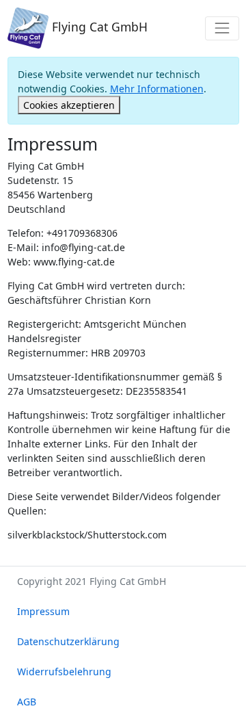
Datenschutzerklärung (68, 641)
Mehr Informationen (157, 88)
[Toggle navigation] (221, 28)
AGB (26, 701)
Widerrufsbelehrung (64, 671)
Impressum (43, 611)
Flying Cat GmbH (98, 26)
